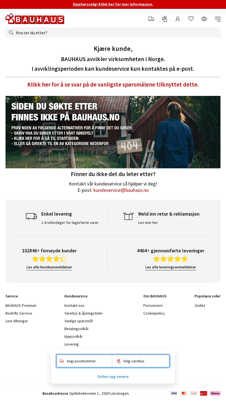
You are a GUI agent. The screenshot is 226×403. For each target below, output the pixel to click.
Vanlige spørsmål (78, 320)
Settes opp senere (113, 376)
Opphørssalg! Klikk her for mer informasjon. (113, 4)
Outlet (200, 305)
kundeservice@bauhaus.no (121, 190)
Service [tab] (12, 296)
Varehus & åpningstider (83, 313)
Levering (71, 344)
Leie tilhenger (17, 320)
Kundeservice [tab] (75, 296)
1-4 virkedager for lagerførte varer (70, 222)
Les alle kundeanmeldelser (49, 267)
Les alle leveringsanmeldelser (170, 267)
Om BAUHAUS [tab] (154, 296)
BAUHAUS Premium (21, 305)
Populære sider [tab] (207, 296)
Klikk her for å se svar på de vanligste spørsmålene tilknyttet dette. (113, 84)
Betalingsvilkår (76, 328)
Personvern (153, 305)
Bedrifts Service (19, 313)
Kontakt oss (74, 305)
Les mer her (148, 222)
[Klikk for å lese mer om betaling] (195, 393)
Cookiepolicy (154, 313)
